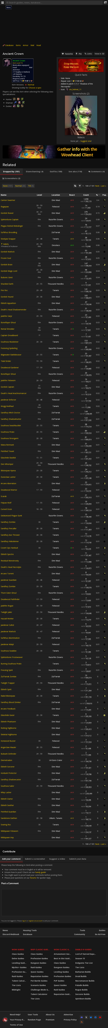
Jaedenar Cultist (7, 625)
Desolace (56, 245)
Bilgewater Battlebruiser (11, 354)
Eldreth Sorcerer (7, 766)
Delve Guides (18, 958)
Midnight (16, 989)
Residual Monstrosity (10, 560)
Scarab (4, 496)
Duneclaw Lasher (8, 477)
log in (24, 921)
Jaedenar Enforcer (8, 399)
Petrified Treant (7, 451)
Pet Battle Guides (39, 981)
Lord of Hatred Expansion (86, 954)
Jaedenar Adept (7, 644)
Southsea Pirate (7, 432)
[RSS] (82, 1022)
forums (33, 878)
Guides (102, 930)
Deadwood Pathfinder (10, 599)
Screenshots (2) (81, 93)
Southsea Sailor (7, 786)
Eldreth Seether (7, 805)
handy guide (40, 872)
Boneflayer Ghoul (8, 322)
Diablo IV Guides (83, 949)
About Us (50, 1014)
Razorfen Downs (56, 219)
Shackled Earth (7, 284)
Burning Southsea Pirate (11, 663)
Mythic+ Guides (19, 967)
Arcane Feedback (8, 708)
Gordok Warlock (7, 251)
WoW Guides (18, 949)
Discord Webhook (11, 934)
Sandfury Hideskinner (10, 541)
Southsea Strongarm (9, 438)
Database (9, 45)
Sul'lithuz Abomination (10, 638)
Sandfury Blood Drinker (11, 702)
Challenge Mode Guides (41, 989)
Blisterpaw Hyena (8, 470)
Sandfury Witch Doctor (10, 412)
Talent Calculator (19, 981)
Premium (50, 1019)
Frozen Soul (6, 258)
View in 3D (99, 53)
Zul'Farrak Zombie (8, 676)
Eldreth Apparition (8, 303)
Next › (97, 186)
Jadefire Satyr (6, 316)
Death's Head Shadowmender (13, 309)
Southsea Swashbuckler (11, 425)
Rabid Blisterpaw (8, 696)
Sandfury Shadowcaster (11, 779)
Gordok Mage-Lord (9, 271)
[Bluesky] (91, 1017)
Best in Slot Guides (63, 958)
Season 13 (80, 958)
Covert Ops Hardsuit (9, 548)
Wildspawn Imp (7, 837)
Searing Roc (6, 824)
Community (79, 934)
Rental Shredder (7, 329)
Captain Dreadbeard (9, 335)
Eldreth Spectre (7, 554)
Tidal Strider (6, 361)
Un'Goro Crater (55, 760)
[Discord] (82, 1017)
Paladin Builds (82, 985)
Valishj (6, 244)
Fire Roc (4, 290)
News (5, 930)
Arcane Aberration (8, 483)
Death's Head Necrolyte (11, 567)
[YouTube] (100, 1017)
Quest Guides (37, 972)
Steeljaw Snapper (8, 239)
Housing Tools (30, 930)
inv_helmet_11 (75, 89)
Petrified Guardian (8, 811)
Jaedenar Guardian (8, 580)
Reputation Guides (39, 976)
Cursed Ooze (6, 509)
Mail (32, 45)
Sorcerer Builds (82, 994)
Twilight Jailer (6, 612)
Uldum (52, 818)
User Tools (33, 1014)
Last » (103, 186)
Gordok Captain (7, 387)
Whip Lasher (6, 792)
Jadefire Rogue (7, 605)
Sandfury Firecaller (8, 528)
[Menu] (2, 2)
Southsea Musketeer (9, 342)
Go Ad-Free (100, 934)
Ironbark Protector (9, 773)
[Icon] (7, 63)
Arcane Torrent (7, 573)
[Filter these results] (80, 186)
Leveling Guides (19, 963)
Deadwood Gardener (10, 367)
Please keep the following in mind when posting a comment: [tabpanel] (32, 893)
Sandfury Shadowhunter (11, 419)
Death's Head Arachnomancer (13, 393)
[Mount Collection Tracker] (54, 151)
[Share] (105, 2)
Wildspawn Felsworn (9, 831)
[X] (86, 1017)
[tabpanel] (54, 514)
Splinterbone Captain (9, 219)
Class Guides (18, 954)
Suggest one (85, 141)
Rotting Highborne (8, 728)
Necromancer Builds (84, 981)
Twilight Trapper (8, 683)
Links (89, 53)
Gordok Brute (6, 264)
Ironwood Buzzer (8, 741)
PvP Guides (59, 981)
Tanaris (56, 239)
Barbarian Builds (83, 972)
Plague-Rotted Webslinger (12, 226)
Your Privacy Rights (18, 1019)
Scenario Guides (38, 985)
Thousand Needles (56, 284)
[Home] (5, 1021)
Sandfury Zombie (8, 522)
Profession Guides (19, 972)
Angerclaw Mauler (8, 747)
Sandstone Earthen (9, 818)
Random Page (34, 1019)
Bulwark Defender (8, 754)
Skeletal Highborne (9, 734)
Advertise (68, 1014)
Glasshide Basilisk (8, 457)
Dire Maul (56, 200)
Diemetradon (6, 760)
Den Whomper (7, 464)
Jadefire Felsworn (8, 380)
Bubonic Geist (7, 277)
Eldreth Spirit (6, 689)
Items (18, 45)
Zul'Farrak (55, 232)
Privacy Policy (70, 1019)
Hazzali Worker (7, 618)
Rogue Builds (81, 989)
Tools (82, 930)
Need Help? (15, 1014)
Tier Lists (16, 985)
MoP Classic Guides (40, 949)
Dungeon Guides (38, 963)
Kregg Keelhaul (7, 406)
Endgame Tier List (84, 963)
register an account (35, 921)
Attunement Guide (63, 954)
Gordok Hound (7, 296)
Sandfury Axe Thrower (10, 535)
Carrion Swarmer (8, 200)
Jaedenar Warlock (8, 631)
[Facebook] (95, 1017)
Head (38, 45)
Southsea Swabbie (8, 651)
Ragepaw (5, 206)
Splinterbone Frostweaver (12, 657)
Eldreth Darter (7, 799)
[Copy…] (75, 186)
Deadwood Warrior (9, 490)
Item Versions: (18, 84)
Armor (25, 45)
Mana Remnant (7, 445)
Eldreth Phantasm (8, 721)
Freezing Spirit (7, 670)
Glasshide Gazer (7, 715)
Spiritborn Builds (83, 998)
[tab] (11, 171)
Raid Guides (17, 976)
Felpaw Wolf (6, 502)
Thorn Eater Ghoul (8, 593)
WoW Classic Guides (63, 949)
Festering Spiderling (9, 348)
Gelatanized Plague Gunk (11, 515)
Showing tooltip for (20, 87)
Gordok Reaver (7, 213)
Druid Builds (81, 976)
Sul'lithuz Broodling (9, 232)
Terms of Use (16, 1025)
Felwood (55, 206)
